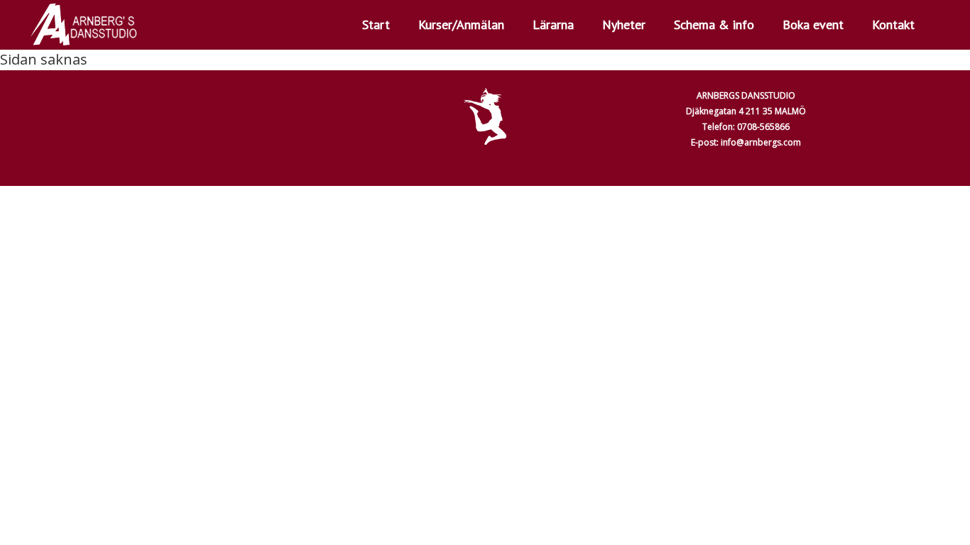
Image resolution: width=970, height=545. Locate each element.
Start (376, 24)
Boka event (813, 24)
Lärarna (553, 24)
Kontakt (893, 24)
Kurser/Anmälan (461, 24)
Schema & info (714, 24)
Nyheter (623, 24)
